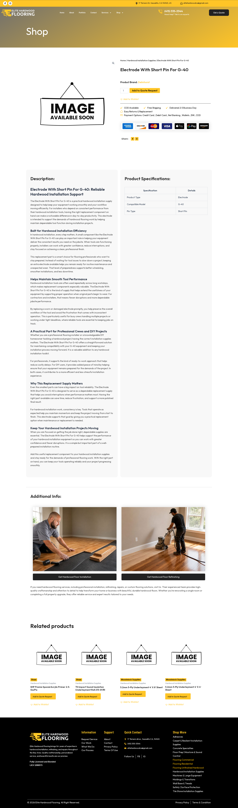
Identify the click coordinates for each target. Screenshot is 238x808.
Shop (118, 13)
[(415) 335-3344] (160, 11)
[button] (113, 63)
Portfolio (82, 13)
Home (62, 13)
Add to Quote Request (144, 90)
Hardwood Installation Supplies (141, 60)
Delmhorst (144, 82)
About (71, 13)
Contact (93, 13)
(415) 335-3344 (173, 11)
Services (105, 13)
